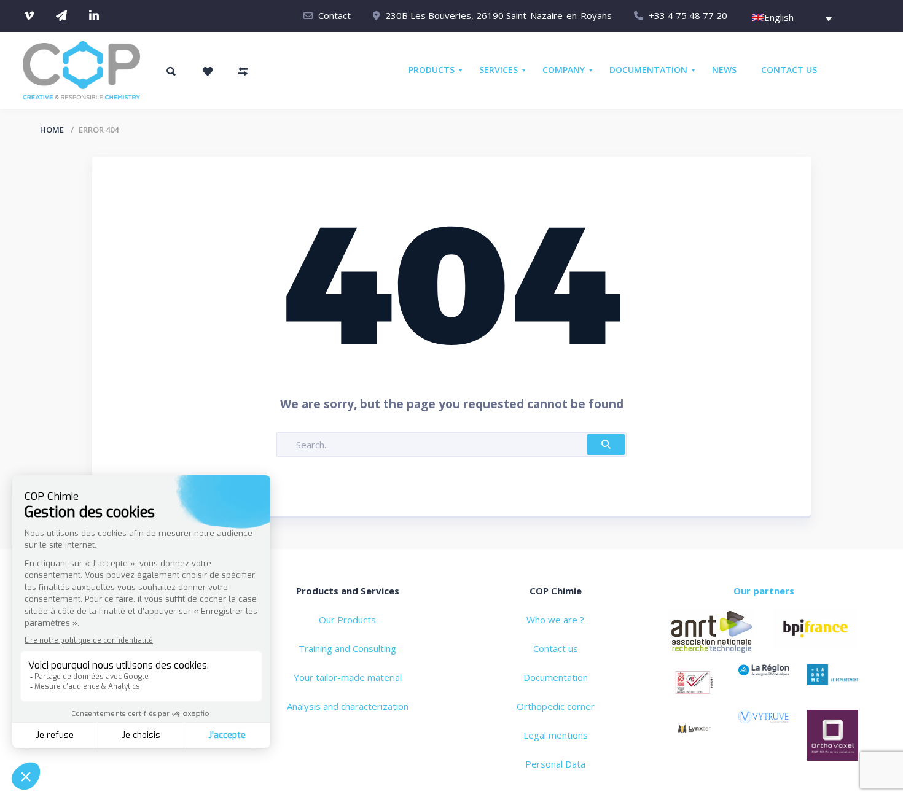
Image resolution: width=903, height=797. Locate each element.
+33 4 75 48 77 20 (688, 15)
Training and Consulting (347, 648)
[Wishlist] (207, 71)
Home (52, 129)
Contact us (555, 648)
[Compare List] (243, 71)
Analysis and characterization (347, 706)
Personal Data (555, 764)
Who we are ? (555, 619)
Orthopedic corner (556, 706)
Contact (334, 15)
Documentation (555, 677)
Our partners (763, 591)
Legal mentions (555, 735)
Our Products (347, 619)
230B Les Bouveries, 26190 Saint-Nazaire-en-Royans (498, 15)
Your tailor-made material (348, 677)
